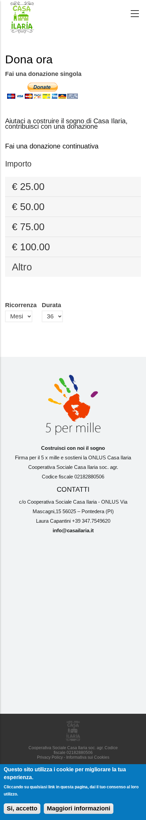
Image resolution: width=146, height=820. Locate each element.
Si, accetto (22, 808)
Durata (51, 305)
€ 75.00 (28, 226)
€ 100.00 (31, 246)
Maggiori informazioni (78, 808)
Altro (22, 267)
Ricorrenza (21, 305)
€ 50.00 (28, 206)
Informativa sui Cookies (87, 757)
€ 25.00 (28, 186)
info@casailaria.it (73, 530)
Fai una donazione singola (43, 73)
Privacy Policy (50, 757)
